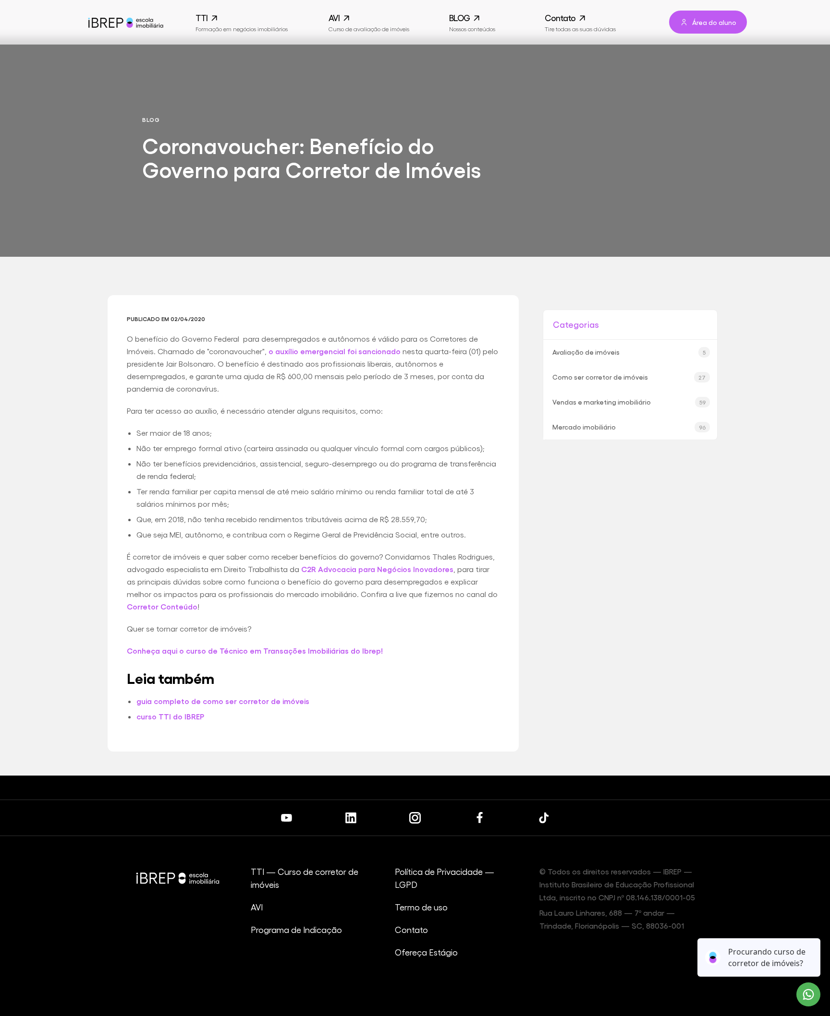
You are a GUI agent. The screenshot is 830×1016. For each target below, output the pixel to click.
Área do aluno (714, 22)
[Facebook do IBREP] (479, 818)
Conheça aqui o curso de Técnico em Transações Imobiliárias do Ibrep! (255, 650)
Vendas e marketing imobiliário (629, 402)
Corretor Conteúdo (162, 606)
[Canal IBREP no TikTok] (543, 818)
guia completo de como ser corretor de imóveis (222, 700)
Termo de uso (421, 907)
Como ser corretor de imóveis (629, 377)
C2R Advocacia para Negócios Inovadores (377, 569)
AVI (257, 907)
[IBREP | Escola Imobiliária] (125, 22)
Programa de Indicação (296, 929)
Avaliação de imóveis (629, 352)
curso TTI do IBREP (170, 716)
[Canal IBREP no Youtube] (286, 818)
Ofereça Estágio (426, 952)
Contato (411, 929)
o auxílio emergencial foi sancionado (335, 351)
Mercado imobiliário (629, 426)
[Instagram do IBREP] (415, 818)
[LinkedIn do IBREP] (350, 818)
